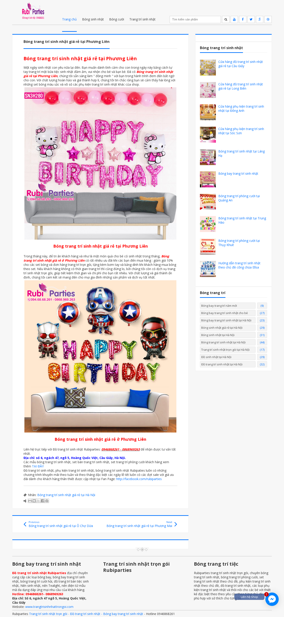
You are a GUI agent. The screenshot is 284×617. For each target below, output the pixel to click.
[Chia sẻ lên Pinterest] (47, 501)
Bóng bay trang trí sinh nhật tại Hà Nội (226, 320)
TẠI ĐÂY (38, 466)
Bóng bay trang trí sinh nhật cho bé (224, 313)
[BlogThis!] (34, 501)
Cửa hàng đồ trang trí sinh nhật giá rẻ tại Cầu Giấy (240, 64)
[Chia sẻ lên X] (38, 501)
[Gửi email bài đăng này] (30, 501)
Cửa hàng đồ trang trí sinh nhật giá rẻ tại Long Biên (240, 86)
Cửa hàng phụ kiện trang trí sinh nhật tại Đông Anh (241, 108)
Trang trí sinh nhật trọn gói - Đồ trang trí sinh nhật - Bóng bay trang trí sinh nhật (86, 614)
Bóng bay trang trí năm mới (219, 306)
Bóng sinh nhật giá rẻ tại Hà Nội (222, 328)
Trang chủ (69, 19)
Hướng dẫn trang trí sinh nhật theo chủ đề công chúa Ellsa (239, 265)
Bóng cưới (116, 19)
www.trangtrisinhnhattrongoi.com (49, 607)
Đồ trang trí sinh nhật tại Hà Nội (222, 364)
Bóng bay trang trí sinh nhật (238, 173)
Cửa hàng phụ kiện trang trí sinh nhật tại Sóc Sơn (241, 131)
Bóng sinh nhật (93, 19)
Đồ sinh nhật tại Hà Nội (216, 357)
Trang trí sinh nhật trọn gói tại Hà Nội (225, 350)
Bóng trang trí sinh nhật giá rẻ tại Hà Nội (66, 495)
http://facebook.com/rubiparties (139, 479)
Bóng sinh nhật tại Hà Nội (218, 335)
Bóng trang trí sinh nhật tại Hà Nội (223, 342)
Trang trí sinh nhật (142, 19)
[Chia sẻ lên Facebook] (42, 501)
